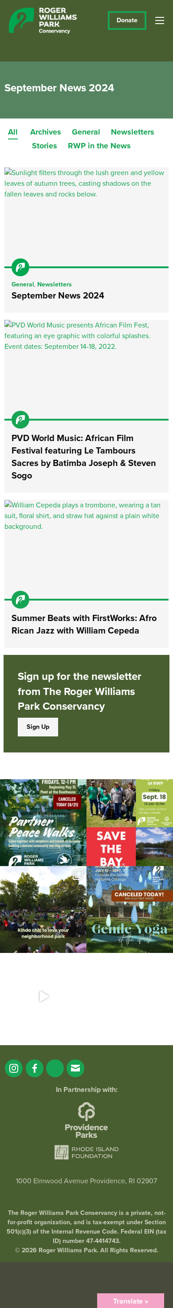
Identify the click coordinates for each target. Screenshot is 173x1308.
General (86, 132)
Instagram (14, 1068)
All (13, 132)
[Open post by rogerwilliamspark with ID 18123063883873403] (43, 822)
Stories (44, 146)
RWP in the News (99, 146)
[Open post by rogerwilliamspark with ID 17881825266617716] (129, 909)
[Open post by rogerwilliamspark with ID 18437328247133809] (43, 909)
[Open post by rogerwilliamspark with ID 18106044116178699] (129, 822)
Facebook (34, 1068)
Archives (45, 132)
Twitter (55, 1068)
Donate (127, 20)
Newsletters (132, 132)
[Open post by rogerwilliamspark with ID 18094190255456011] (43, 996)
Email (75, 1068)
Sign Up (38, 727)
